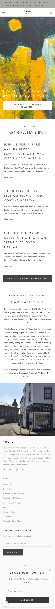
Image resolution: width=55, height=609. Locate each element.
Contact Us (7, 516)
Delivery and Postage (12, 502)
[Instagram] (17, 469)
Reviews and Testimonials (13, 498)
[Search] (47, 12)
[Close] (50, 570)
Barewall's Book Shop (12, 521)
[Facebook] (4, 469)
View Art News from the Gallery (27, 278)
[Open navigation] (3, 12)
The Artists (7, 489)
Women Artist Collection (13, 493)
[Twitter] (10, 469)
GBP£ (26, 565)
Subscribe (27, 600)
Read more (8, 177)
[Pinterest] (23, 469)
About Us (7, 484)
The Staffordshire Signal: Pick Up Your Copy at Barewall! (24, 195)
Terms (5, 507)
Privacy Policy (9, 512)
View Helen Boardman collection (27, 105)
